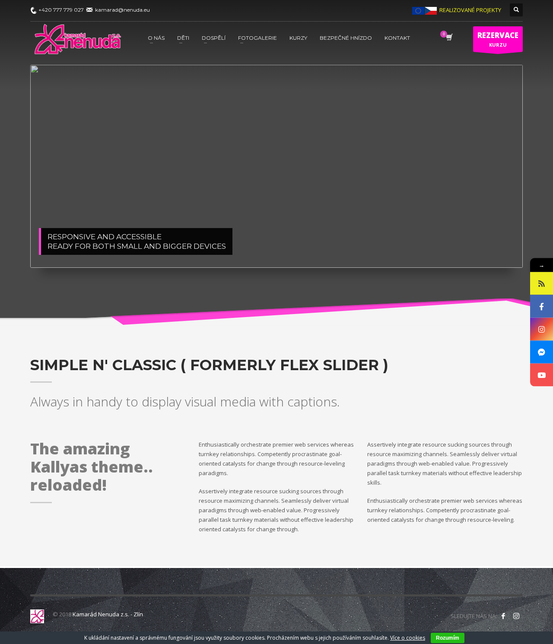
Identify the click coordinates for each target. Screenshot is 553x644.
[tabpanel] (276, 166)
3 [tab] (445, 250)
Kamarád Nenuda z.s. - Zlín (108, 614)
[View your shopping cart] (449, 38)
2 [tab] (399, 250)
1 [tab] (353, 250)
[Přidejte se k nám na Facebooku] (503, 615)
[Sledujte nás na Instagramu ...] (516, 615)
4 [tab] (491, 250)
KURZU (497, 39)
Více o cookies (407, 637)
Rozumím (447, 638)
